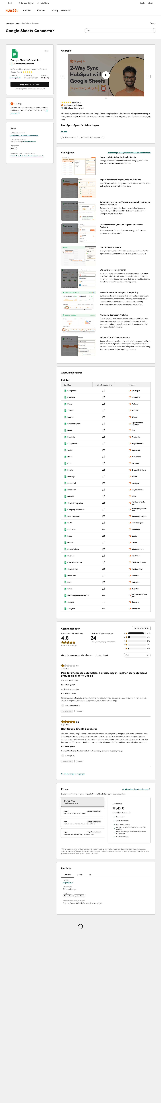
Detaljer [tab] (67, 874)
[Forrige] (63, 76)
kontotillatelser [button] (29, 142)
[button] (152, 23)
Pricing (55, 10)
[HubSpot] (11, 10)
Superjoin (14, 78)
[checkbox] (82, 802)
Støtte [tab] (79, 874)
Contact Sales (44, 3)
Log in (142, 3)
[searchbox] (120, 30)
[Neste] (149, 76)
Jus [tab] (90, 874)
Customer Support (27, 3)
